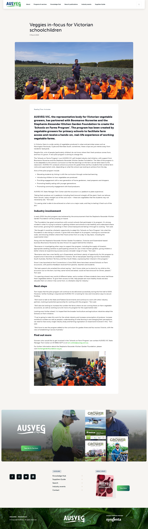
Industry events (59, 486)
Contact (56, 490)
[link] (12, 476)
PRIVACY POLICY (22, 516)
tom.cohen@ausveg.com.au (77, 343)
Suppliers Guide (59, 479)
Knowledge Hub (59, 476)
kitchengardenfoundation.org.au (50, 349)
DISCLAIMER (13, 516)
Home (36, 111)
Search (55, 483)
